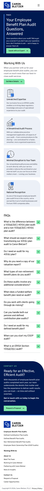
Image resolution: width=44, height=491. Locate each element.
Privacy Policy (37, 488)
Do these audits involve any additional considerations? (17, 283)
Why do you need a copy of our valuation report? (19, 263)
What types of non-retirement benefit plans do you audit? (19, 273)
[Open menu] (38, 5)
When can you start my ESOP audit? (18, 337)
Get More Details (12, 82)
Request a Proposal (13, 408)
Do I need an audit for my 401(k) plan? (16, 253)
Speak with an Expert (17, 51)
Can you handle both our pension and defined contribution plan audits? (16, 315)
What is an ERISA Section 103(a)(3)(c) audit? (16, 348)
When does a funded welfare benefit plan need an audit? (18, 294)
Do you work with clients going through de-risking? (19, 304)
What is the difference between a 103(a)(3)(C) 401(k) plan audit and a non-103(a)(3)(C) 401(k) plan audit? (19, 226)
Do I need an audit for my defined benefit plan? (16, 327)
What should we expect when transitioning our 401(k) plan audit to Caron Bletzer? (18, 241)
